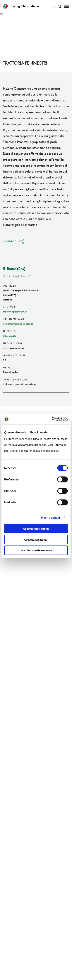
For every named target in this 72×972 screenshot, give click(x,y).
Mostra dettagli (51, 517)
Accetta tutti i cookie (36, 528)
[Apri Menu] (66, 6)
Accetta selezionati (36, 539)
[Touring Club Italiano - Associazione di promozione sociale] (21, 6)
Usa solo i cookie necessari (36, 550)
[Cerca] (59, 6)
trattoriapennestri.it (15, 311)
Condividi (10, 241)
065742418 (9, 335)
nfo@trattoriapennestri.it (18, 323)
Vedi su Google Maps (15, 276)
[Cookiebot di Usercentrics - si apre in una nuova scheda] (52, 419)
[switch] (62, 479)
